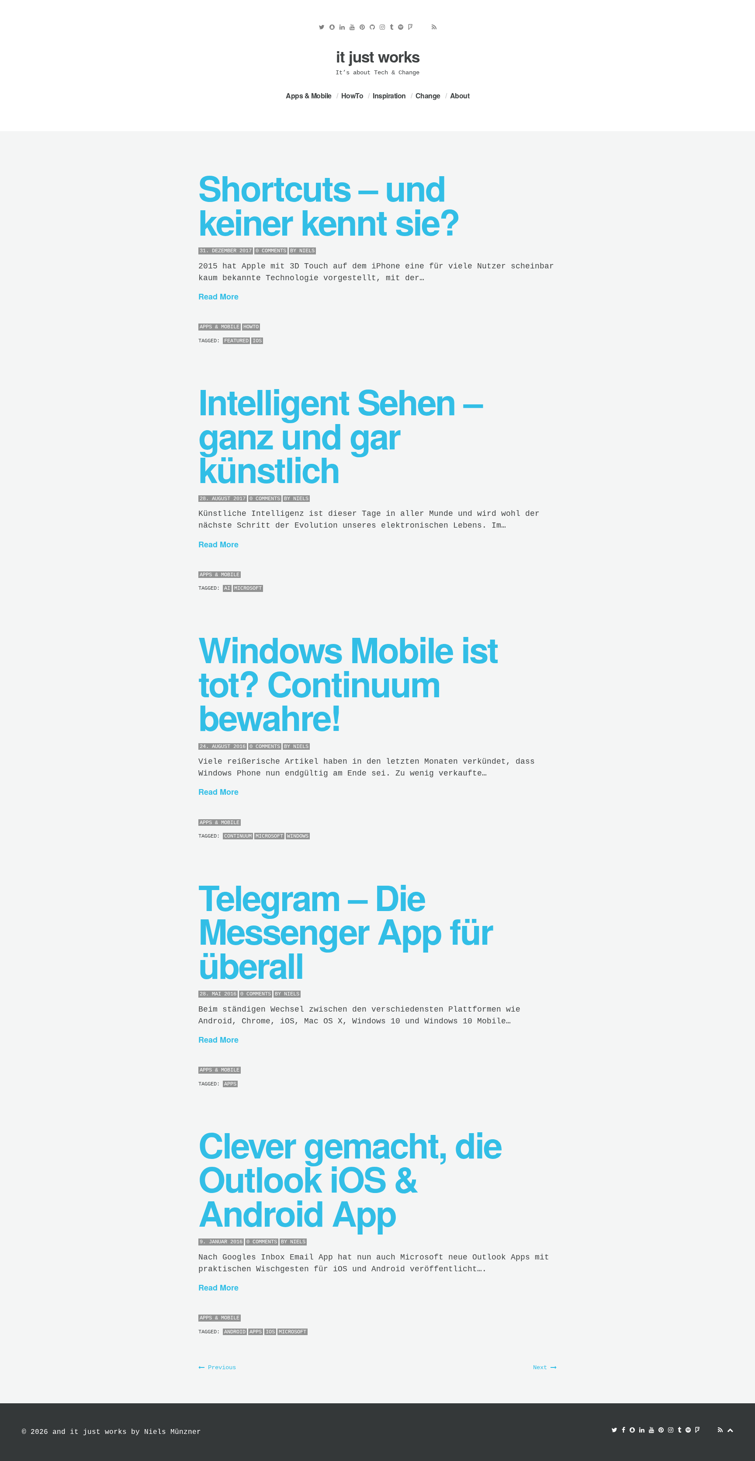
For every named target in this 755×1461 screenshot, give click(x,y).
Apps (230, 1084)
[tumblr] (391, 27)
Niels (307, 251)
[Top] (730, 1430)
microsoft (248, 588)
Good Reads (422, 30)
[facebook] (623, 1430)
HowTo (352, 95)
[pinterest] (362, 27)
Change (428, 95)
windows (297, 836)
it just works (377, 56)
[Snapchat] (332, 27)
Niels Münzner (172, 1432)
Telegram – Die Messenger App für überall (345, 931)
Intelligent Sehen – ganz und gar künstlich (339, 435)
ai (227, 588)
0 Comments (271, 251)
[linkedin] (342, 27)
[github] (372, 27)
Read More (218, 296)
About (460, 95)
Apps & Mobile (309, 95)
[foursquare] (410, 27)
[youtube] (352, 27)
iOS (257, 341)
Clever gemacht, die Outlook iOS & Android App (349, 1178)
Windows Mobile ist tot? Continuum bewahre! (348, 683)
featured (236, 341)
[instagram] (382, 27)
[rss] (434, 27)
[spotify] (400, 27)
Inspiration (389, 95)
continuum (238, 836)
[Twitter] (322, 27)
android (235, 1332)
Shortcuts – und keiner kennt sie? (328, 204)
